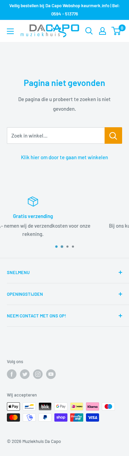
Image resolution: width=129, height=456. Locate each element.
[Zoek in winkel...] (113, 135)
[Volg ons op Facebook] (12, 374)
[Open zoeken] (89, 31)
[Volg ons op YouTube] (51, 374)
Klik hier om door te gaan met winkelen (64, 157)
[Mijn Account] (102, 31)
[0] (116, 31)
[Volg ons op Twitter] (25, 374)
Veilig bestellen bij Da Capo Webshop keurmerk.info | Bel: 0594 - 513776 (64, 10)
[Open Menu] (10, 31)
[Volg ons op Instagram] (38, 374)
